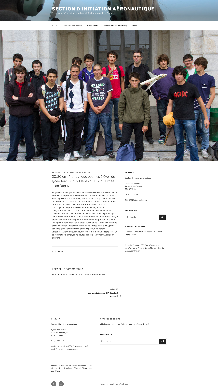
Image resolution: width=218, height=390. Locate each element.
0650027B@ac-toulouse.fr (77, 346)
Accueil (55, 25)
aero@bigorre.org (73, 349)
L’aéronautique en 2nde (72, 25)
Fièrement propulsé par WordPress (114, 384)
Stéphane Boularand (80, 173)
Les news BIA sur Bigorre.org (115, 25)
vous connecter (70, 274)
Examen (59, 252)
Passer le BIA (92, 25)
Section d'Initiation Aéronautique (103, 9)
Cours (134, 25)
